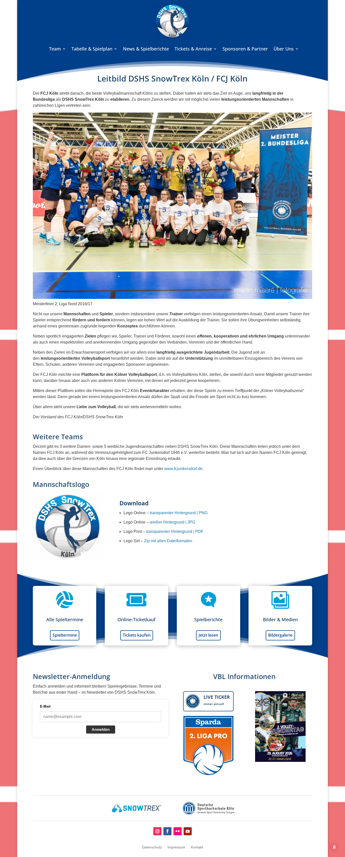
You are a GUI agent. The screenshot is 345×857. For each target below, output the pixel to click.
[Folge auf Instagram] (157, 831)
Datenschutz (152, 847)
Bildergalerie (280, 635)
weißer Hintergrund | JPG (172, 522)
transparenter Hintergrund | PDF (175, 531)
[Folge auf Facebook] (167, 831)
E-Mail (45, 706)
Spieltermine (65, 635)
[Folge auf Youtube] (188, 831)
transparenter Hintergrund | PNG (179, 513)
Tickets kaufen (137, 635)
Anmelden (101, 729)
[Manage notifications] (334, 847)
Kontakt (197, 847)
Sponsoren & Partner (245, 49)
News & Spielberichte (146, 49)
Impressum (176, 847)
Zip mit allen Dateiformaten (168, 541)
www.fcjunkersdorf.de (183, 468)
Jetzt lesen (208, 635)
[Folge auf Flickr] (178, 831)
